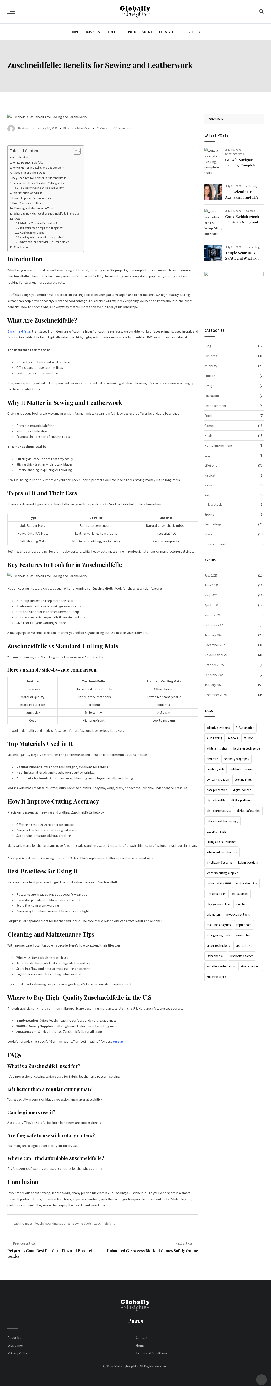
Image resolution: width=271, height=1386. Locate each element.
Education (211, 396)
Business (93, 32)
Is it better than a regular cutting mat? (41, 228)
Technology (190, 32)
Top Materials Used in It (27, 193)
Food (208, 415)
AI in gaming (214, 738)
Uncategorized (234, 154)
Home (75, 32)
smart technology (218, 946)
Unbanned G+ (216, 956)
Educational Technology (222, 821)
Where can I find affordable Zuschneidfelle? (44, 242)
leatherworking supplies (53, 1223)
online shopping (246, 883)
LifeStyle (166, 32)
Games (250, 211)
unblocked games (241, 956)
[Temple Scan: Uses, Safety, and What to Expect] (213, 253)
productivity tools (238, 914)
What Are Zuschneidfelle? (28, 162)
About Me (14, 1337)
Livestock (215, 504)
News (208, 485)
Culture (209, 376)
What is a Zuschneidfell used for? (38, 223)
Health (112, 32)
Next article (183, 1243)
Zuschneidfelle (18, 331)
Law (207, 455)
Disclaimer (15, 1345)
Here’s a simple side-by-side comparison (41, 188)
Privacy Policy (18, 1353)
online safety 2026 (219, 883)
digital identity (216, 800)
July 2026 (211, 575)
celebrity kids (215, 769)
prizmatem (214, 914)
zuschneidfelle (104, 1223)
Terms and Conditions (151, 1353)
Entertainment (215, 405)
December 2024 (215, 695)
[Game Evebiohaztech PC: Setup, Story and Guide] (213, 222)
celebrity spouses (241, 769)
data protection (217, 790)
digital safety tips (248, 811)
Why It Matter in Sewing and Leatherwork (38, 167)
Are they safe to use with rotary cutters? (42, 237)
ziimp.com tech (250, 966)
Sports (209, 514)
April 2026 (211, 605)
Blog (66, 128)
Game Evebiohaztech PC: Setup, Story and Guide (242, 222)
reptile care (244, 925)
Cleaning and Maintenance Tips (33, 208)
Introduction (20, 157)
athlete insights (217, 748)
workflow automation (221, 966)
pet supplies (240, 894)
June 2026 (211, 585)
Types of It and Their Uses (29, 173)
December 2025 (215, 645)
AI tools (233, 738)
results (118, 1041)
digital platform (241, 800)
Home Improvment (138, 32)
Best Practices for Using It (29, 203)
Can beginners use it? (32, 232)
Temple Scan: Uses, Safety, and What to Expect (240, 258)
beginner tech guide (246, 748)
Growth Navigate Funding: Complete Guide (240, 165)
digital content (243, 790)
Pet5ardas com (216, 894)
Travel (208, 534)
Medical (209, 475)
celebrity (252, 186)
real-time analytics (219, 925)
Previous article (24, 1243)
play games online (218, 904)
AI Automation (245, 728)
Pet (207, 495)
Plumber (241, 904)
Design (209, 386)
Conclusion (21, 247)
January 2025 (213, 685)
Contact (142, 1337)
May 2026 (210, 595)
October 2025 (214, 665)
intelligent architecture (222, 852)
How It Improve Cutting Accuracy (33, 198)
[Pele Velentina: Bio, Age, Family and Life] (213, 192)
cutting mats (23, 1223)
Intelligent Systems (219, 863)
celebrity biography (236, 759)
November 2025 (215, 655)
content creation (218, 780)
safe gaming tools (218, 935)
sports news (244, 946)
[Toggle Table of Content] (75, 151)
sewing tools (82, 1223)
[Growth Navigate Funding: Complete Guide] (213, 161)
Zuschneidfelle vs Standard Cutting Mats (38, 183)
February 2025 (214, 675)
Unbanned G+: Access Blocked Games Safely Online (152, 1250)
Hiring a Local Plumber (221, 842)
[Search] (261, 11)
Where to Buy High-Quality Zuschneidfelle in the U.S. (47, 213)
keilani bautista (248, 863)
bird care (212, 759)
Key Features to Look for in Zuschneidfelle (39, 178)
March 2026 (212, 615)
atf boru (249, 738)
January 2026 (213, 635)
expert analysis (217, 831)
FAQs (17, 218)
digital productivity (219, 811)
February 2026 (214, 625)
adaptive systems (218, 728)
